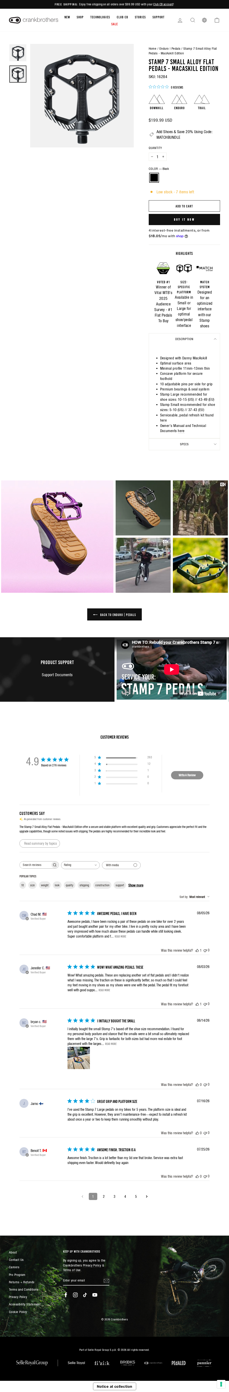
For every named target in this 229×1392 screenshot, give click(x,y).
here (163, 420)
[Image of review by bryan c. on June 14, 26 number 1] (79, 1058)
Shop (80, 17)
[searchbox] (35, 864)
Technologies (100, 17)
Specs (184, 444)
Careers (14, 1267)
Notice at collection (114, 1386)
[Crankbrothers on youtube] (95, 1295)
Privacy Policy (18, 1297)
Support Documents (57, 674)
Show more (135, 885)
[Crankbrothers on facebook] (65, 1295)
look (57, 885)
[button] (57, 536)
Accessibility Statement (24, 1304)
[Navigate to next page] (146, 1196)
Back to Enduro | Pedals (117, 614)
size (32, 885)
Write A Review (187, 775)
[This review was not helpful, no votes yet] (205, 950)
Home (153, 48)
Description (184, 339)
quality (69, 885)
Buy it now (184, 219)
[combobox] (80, 865)
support (120, 885)
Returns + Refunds (21, 1282)
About (13, 1252)
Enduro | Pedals (169, 48)
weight (45, 885)
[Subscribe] (106, 1280)
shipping (84, 885)
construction (102, 885)
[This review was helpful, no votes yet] (197, 1085)
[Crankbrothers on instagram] (75, 1295)
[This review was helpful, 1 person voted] (197, 950)
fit (22, 885)
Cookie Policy (18, 1312)
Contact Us (16, 1260)
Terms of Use (72, 1270)
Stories (140, 17)
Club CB (122, 17)
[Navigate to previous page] (82, 1196)
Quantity (155, 148)
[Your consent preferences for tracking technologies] (221, 1384)
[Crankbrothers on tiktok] (85, 1295)
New (67, 17)
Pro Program (17, 1275)
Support (159, 17)
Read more (120, 936)
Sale (114, 24)
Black (154, 177)
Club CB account (163, 4)
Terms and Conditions (23, 1289)
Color (159, 169)
